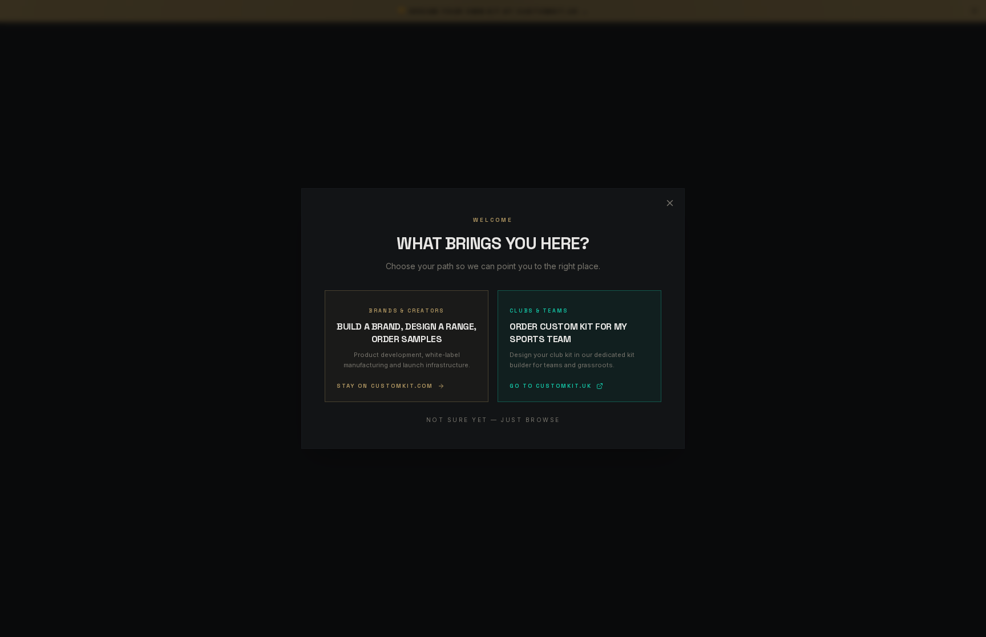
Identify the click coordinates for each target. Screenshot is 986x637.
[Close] (669, 203)
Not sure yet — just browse (493, 419)
